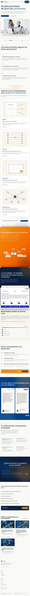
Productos (9, 1)
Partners (14, 1)
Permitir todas (24, 306)
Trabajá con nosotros (4, 584)
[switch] (11, 303)
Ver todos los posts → (25, 518)
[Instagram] (4, 567)
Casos (2, 580)
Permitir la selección (15, 306)
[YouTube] (6, 567)
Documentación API (3, 588)
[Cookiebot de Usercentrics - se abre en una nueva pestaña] (25, 288)
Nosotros (2, 579)
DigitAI (2, 571)
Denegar (5, 306)
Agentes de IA (3, 575)
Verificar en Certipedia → (19, 450)
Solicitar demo (26, 2)
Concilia (2, 572)
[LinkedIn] (1, 567)
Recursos (18, 1)
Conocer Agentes (5, 214)
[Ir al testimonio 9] (6, 415)
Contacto (2, 583)
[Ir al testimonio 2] (2, 415)
